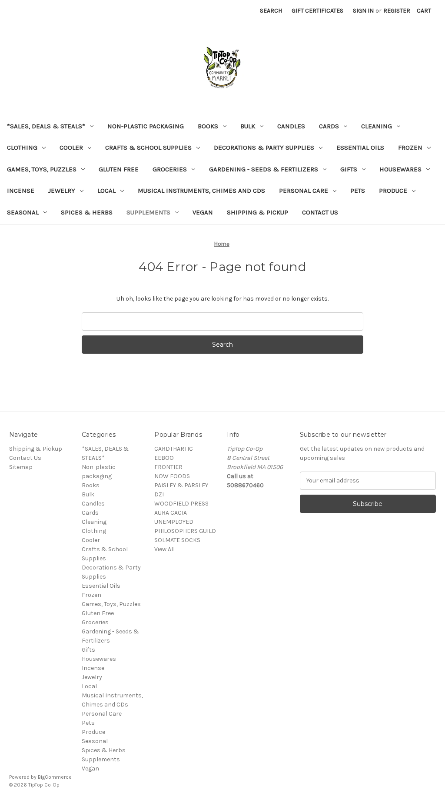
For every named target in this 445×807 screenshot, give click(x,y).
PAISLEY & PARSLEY (181, 485)
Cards (329, 126)
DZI (159, 494)
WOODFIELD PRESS (181, 503)
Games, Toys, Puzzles (41, 169)
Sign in (363, 10)
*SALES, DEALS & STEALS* (46, 126)
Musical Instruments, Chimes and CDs (201, 190)
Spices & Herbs (87, 212)
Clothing (22, 147)
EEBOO (164, 458)
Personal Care (303, 190)
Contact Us (320, 212)
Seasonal (23, 212)
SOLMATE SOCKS (177, 540)
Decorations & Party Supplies (264, 147)
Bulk (247, 126)
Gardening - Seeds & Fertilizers (263, 169)
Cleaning (376, 126)
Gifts (348, 169)
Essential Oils (360, 147)
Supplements (148, 212)
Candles (291, 126)
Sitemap (21, 467)
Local (106, 190)
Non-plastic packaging (145, 126)
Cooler (71, 147)
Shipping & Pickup (257, 212)
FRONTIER (168, 467)
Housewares (400, 169)
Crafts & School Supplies (148, 147)
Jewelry (61, 190)
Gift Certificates (317, 10)
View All (164, 549)
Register (396, 10)
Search (271, 10)
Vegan (203, 212)
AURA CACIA (170, 512)
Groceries (170, 169)
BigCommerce (55, 777)
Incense (20, 190)
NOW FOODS (172, 476)
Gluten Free (119, 169)
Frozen (410, 147)
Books (208, 126)
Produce (393, 190)
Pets (357, 190)
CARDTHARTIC (173, 448)
